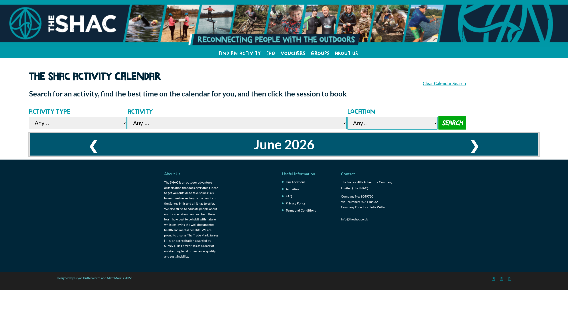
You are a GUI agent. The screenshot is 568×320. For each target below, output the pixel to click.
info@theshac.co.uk (354, 219)
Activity (140, 110)
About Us (346, 53)
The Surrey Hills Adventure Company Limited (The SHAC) (366, 185)
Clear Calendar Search (444, 83)
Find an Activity (240, 53)
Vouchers (293, 53)
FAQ (270, 53)
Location (361, 110)
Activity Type (49, 110)
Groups (320, 53)
